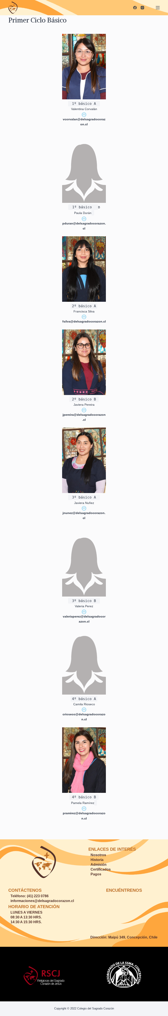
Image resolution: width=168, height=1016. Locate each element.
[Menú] (158, 8)
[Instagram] (142, 7)
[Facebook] (135, 7)
